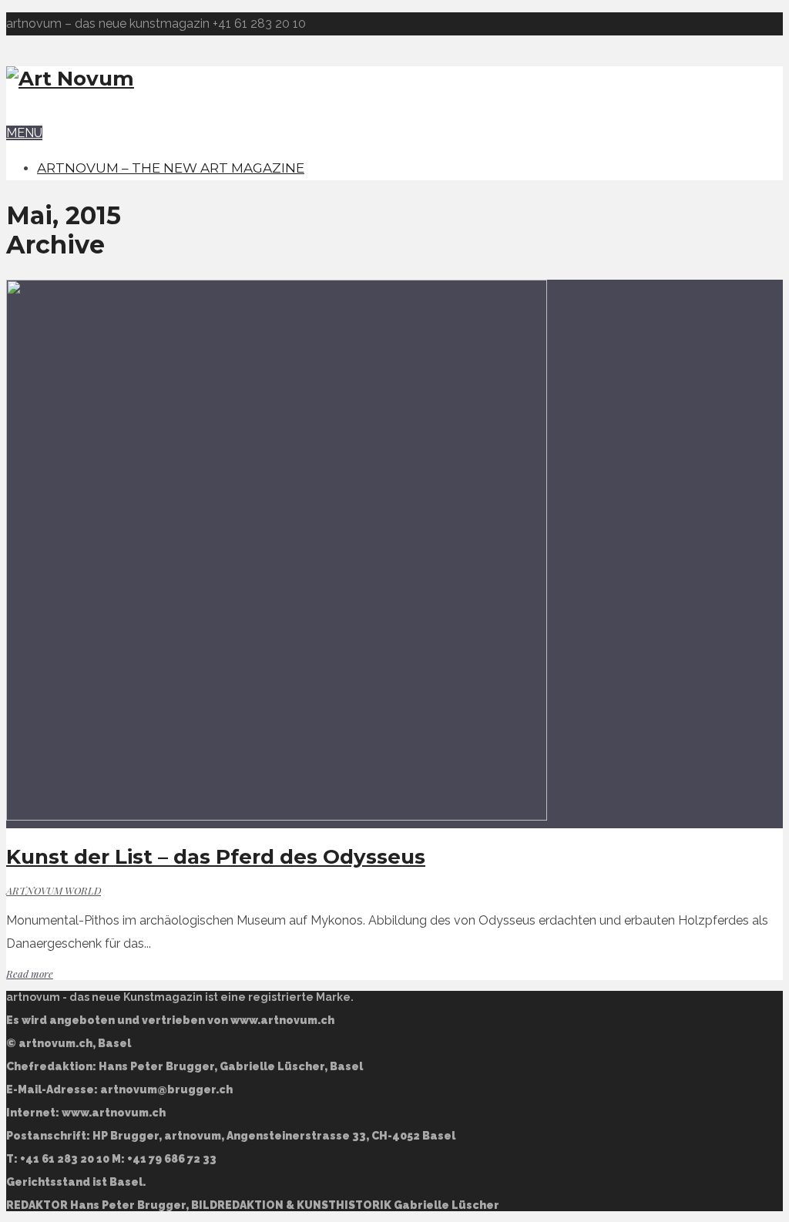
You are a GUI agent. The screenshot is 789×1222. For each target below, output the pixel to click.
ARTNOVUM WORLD (53, 890)
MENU (24, 133)
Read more (29, 973)
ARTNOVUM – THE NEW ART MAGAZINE (170, 168)
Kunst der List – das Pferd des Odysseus (215, 856)
